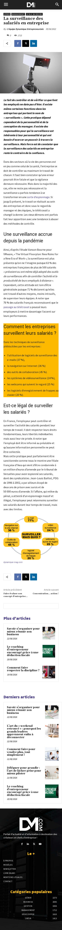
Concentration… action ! (46, 593)
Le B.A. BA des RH (34, 14)
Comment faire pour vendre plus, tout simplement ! (21, 752)
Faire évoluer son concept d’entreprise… (15, 595)
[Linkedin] (33, 43)
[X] (25, 43)
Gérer (7, 14)
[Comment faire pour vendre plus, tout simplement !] (52, 754)
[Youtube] (40, 844)
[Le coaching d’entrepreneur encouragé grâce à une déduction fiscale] (49, 651)
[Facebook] (17, 43)
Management (18, 14)
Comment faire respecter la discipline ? (23, 669)
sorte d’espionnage (38, 197)
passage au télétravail (16, 307)
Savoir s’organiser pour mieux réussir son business (23, 631)
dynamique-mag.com (13, 562)
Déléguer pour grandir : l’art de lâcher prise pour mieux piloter (24, 770)
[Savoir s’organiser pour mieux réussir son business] (49, 633)
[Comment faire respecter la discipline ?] (49, 672)
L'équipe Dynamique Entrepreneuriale (25, 29)
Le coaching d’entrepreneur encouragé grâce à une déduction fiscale (22, 651)
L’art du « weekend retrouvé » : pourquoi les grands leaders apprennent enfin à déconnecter (24, 731)
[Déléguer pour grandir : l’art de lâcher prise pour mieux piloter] (52, 772)
